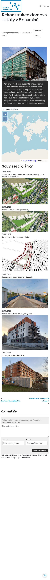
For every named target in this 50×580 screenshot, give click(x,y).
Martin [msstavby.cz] (10, 33)
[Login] (48, 6)
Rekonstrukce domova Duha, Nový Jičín (17, 314)
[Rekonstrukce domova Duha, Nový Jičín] (25, 332)
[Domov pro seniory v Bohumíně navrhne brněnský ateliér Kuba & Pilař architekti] (25, 191)
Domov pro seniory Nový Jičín (13, 355)
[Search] (44, 6)
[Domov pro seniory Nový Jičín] (25, 374)
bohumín (38, 31)
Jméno (5, 440)
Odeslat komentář (39, 450)
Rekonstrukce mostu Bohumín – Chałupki (17, 277)
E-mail (28, 440)
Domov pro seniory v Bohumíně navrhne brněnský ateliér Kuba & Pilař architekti (23, 176)
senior (37, 35)
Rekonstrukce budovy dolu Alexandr (39, 399)
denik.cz (14, 109)
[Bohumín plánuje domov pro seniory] (25, 221)
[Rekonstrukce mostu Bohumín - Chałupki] (25, 293)
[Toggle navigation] (40, 6)
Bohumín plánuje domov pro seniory (15, 210)
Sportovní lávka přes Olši (10, 401)
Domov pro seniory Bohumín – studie (15, 237)
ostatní (4, 35)
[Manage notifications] (45, 575)
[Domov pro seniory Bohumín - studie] (25, 255)
